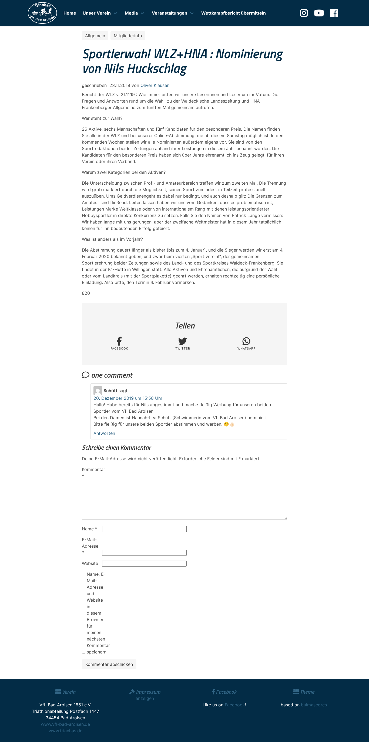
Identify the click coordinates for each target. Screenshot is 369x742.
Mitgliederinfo (128, 35)
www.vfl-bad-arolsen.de (65, 724)
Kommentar (91, 473)
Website (90, 563)
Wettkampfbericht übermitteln (233, 13)
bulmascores (314, 704)
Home (69, 13)
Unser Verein (97, 13)
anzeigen (145, 698)
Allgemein (95, 35)
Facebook (235, 704)
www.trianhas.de (65, 730)
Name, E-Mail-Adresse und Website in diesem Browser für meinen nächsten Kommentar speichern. (96, 613)
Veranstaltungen (169, 13)
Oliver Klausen (154, 85)
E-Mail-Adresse (90, 546)
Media (131, 13)
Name (89, 528)
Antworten (104, 433)
